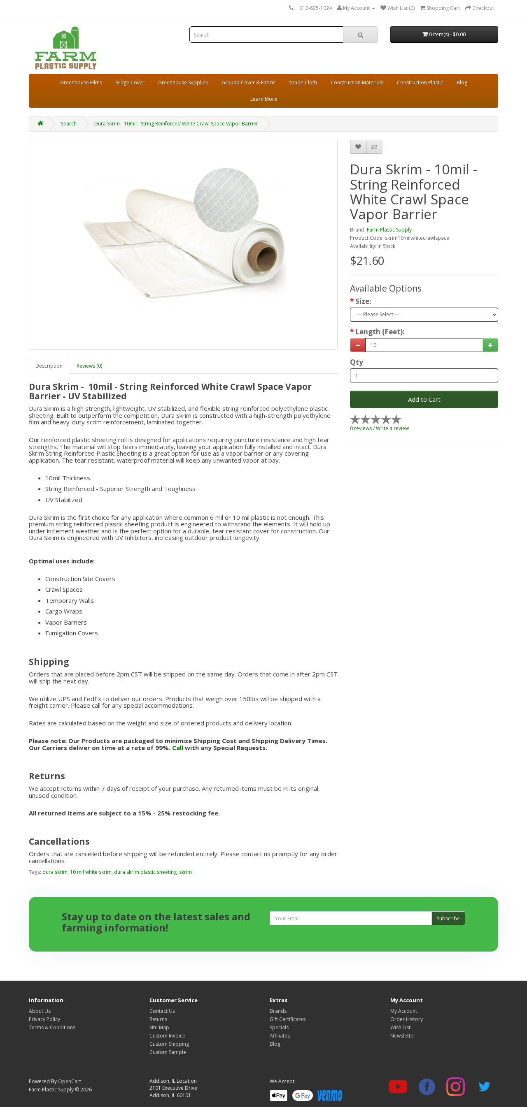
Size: (363, 301)
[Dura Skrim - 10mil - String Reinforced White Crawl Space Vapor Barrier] (183, 245)
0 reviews (361, 428)
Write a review (392, 428)
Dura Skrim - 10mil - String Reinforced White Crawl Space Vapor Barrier (176, 123)
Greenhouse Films (81, 82)
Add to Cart (424, 399)
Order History (406, 1019)
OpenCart (69, 1081)
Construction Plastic (420, 82)
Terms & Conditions (52, 1027)
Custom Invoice (167, 1035)
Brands (278, 1010)
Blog (462, 82)
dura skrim (55, 871)
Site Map (159, 1027)
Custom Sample (167, 1052)
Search (69, 123)
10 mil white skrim (91, 871)
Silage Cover (130, 82)
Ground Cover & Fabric (248, 82)
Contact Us (162, 1010)
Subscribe (448, 918)
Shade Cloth (303, 82)
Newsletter (402, 1035)
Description (49, 365)
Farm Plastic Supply (389, 229)
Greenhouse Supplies (183, 82)
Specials (279, 1027)
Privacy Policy (44, 1019)
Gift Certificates (287, 1019)
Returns (158, 1019)
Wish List (400, 1027)
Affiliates (280, 1035)
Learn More (263, 98)
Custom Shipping (169, 1043)
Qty (356, 362)
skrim (185, 871)
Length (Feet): (380, 332)
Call (177, 747)
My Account (403, 1010)
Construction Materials (357, 82)
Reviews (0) (89, 365)
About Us (40, 1010)
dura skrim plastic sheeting (145, 871)
